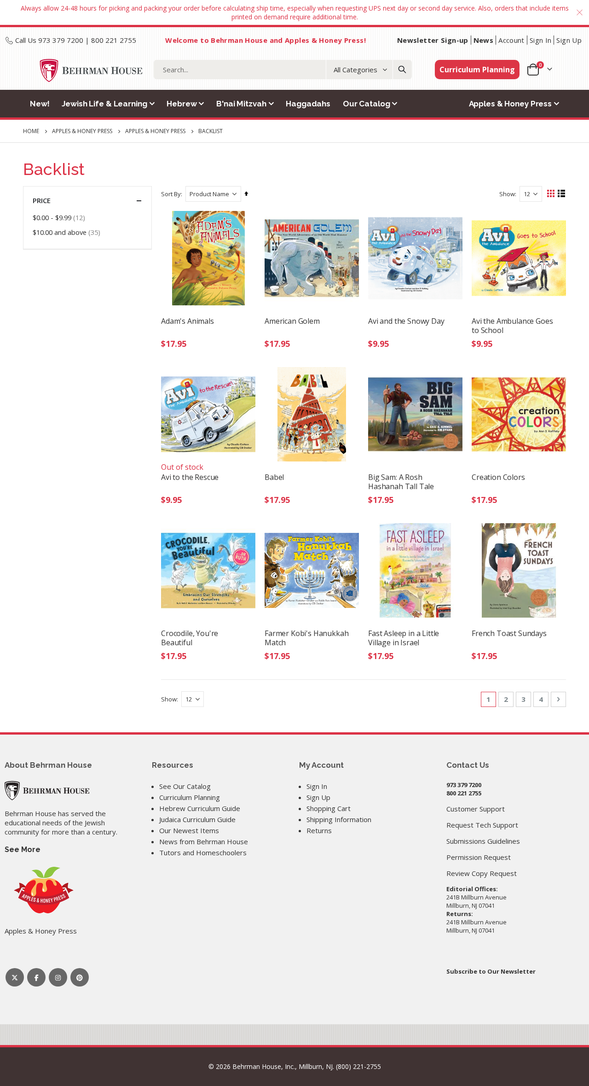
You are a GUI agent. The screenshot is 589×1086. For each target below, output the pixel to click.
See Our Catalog (185, 786)
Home (31, 131)
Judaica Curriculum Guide (197, 819)
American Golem (292, 321)
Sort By (171, 194)
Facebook (36, 977)
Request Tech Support (482, 824)
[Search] (402, 69)
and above (68, 232)
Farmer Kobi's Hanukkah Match (306, 638)
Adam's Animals (187, 321)
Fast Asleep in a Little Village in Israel (403, 638)
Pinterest (79, 977)
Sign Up (569, 40)
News (484, 40)
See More (22, 849)
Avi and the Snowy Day (406, 321)
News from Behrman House (203, 841)
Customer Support (475, 808)
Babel (274, 477)
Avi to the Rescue (190, 477)
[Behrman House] (47, 789)
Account (511, 40)
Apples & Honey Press (82, 131)
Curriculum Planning (477, 69)
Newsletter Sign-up (432, 40)
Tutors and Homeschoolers (203, 852)
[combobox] (283, 69)
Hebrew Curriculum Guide (199, 808)
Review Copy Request (481, 873)
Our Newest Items (189, 830)
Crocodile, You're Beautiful (189, 638)
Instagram (58, 977)
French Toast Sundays (509, 633)
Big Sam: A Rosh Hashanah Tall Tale (401, 482)
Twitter (15, 977)
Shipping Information (338, 819)
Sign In (541, 40)
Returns (319, 830)
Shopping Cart (328, 808)
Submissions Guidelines (483, 841)
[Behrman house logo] (91, 70)
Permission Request (478, 857)
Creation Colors (498, 477)
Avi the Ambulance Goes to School (512, 325)
